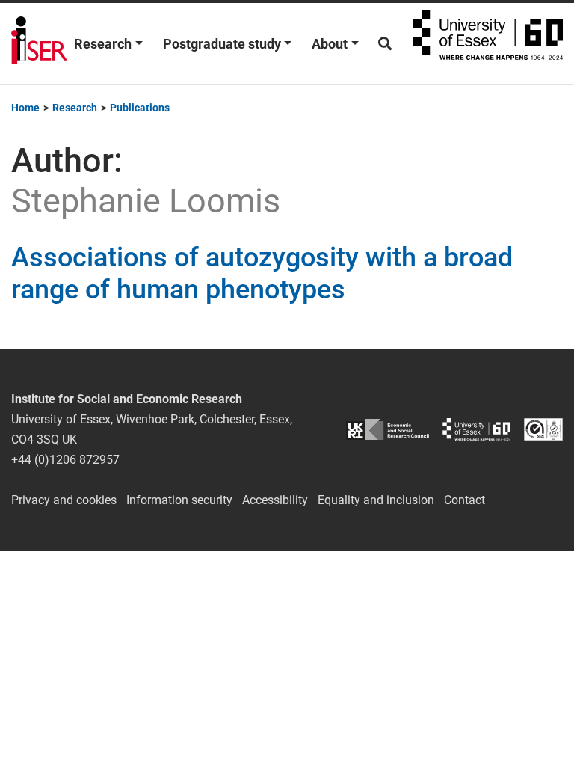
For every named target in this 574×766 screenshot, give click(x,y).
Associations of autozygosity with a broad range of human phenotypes (262, 273)
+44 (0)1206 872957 (65, 460)
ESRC (387, 430)
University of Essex (488, 43)
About (330, 44)
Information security (179, 500)
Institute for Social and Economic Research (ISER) (39, 43)
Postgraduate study (222, 44)
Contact (464, 500)
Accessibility (275, 500)
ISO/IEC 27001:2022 (543, 430)
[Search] (385, 44)
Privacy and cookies (64, 500)
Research (103, 44)
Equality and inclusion (376, 500)
